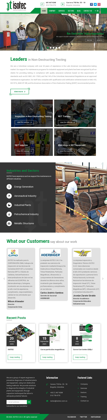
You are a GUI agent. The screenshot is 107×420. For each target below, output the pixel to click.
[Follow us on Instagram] (99, 4)
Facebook (71, 417)
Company (84, 384)
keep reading (15, 357)
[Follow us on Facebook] (91, 4)
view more (89, 40)
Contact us (85, 401)
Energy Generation (23, 186)
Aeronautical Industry (25, 195)
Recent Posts (16, 318)
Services (84, 388)
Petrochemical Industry (26, 214)
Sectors (83, 392)
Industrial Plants (22, 205)
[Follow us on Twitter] (95, 4)
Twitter (83, 417)
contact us (99, 40)
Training (84, 397)
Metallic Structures (24, 223)
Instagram (95, 417)
